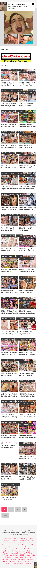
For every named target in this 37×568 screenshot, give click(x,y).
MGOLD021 (26, 71)
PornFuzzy (23, 539)
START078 (12, 111)
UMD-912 (3, 381)
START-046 (4, 422)
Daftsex (29, 551)
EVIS (33, 318)
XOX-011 (22, 381)
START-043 (4, 235)
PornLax (5, 553)
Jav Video (5, 555)
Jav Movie (11, 543)
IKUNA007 (11, 298)
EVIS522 (10, 463)
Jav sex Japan (18, 557)
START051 (12, 256)
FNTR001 (25, 362)
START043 (12, 235)
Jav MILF (20, 561)
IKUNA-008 (21, 112)
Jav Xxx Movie (14, 549)
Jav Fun (13, 559)
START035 (25, 300)
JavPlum (29, 543)
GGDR (16, 339)
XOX (33, 381)
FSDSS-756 (21, 91)
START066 (12, 401)
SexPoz (4, 545)
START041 (12, 318)
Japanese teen (7, 547)
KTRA (16, 277)
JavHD (16, 539)
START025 (25, 465)
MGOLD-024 (4, 69)
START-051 (4, 256)
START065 (25, 445)
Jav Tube (12, 561)
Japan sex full (31, 555)
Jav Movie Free (29, 561)
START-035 (21, 299)
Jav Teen (30, 559)
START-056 (4, 132)
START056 (12, 132)
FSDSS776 (11, 90)
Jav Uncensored (18, 563)
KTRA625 (10, 277)
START (18, 111)
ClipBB (22, 555)
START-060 (4, 152)
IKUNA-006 (21, 423)
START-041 (4, 318)
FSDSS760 (11, 173)
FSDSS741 (25, 196)
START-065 (21, 444)
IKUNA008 (25, 113)
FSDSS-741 (21, 195)
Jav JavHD (21, 559)
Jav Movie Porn (26, 549)
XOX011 (28, 381)
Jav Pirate (5, 559)
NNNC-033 (4, 360)
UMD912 (10, 381)
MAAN (31, 279)
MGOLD (32, 71)
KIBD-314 (22, 339)
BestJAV (21, 545)
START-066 (4, 401)
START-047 (21, 236)
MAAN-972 (21, 278)
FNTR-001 (21, 361)
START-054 (21, 402)
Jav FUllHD (8, 557)
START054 (25, 403)
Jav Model (29, 545)
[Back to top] (33, 564)
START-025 (21, 464)
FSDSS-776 (4, 90)
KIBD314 (28, 339)
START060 (12, 152)
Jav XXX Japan (24, 541)
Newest (3, 66)
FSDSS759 (25, 154)
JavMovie (28, 563)
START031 (25, 217)
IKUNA (31, 113)
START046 (12, 422)
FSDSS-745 (4, 194)
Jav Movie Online (16, 553)
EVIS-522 (3, 463)
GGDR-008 (4, 339)
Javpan (4, 561)
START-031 (21, 216)
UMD (15, 381)
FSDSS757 (11, 215)
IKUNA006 (25, 424)
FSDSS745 (11, 194)
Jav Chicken (14, 555)
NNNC (16, 360)
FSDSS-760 (4, 173)
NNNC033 (11, 360)
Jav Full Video (27, 553)
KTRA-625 (4, 277)
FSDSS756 (25, 92)
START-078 (4, 111)
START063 (25, 134)
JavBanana (26, 547)
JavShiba (17, 547)
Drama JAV (28, 557)
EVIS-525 (22, 318)
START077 (25, 258)
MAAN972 (25, 279)
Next (5, 515)
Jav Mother (20, 543)
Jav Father (12, 545)
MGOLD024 (12, 69)
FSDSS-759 (21, 153)
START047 (25, 237)
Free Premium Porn (18, 551)
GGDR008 (11, 339)
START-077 (21, 257)
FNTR (30, 362)
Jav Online (8, 539)
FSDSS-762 (21, 174)
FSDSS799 (11, 484)
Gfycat (8, 563)
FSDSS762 (25, 175)
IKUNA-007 (4, 298)
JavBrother (6, 551)
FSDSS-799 (4, 484)
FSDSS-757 (4, 215)
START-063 (21, 133)
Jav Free (14, 541)
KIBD (33, 339)
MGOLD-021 (21, 70)
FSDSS (17, 90)
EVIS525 (28, 318)
